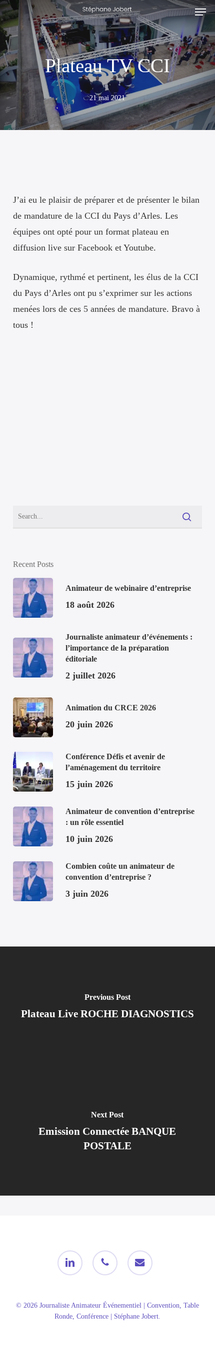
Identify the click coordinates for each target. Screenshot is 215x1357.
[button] (200, 12)
